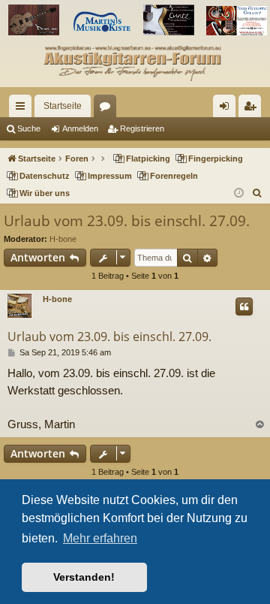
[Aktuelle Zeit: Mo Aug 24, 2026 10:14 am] (239, 193)
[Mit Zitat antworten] (244, 306)
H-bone (63, 238)
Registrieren (142, 128)
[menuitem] (257, 193)
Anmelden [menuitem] (227, 109)
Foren (108, 109)
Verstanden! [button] (84, 577)
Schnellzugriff (23, 109)
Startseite (63, 106)
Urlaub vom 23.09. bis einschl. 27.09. (127, 221)
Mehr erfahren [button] (100, 538)
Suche (28, 128)
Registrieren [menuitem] (252, 109)
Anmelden (80, 128)
